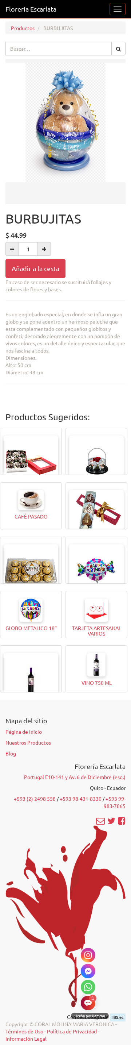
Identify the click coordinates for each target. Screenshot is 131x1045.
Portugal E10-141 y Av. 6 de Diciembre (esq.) (75, 777)
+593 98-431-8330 (81, 798)
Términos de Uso (24, 1031)
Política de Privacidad (72, 1031)
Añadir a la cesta (35, 268)
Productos (23, 28)
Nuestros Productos (28, 742)
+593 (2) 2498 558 (35, 798)
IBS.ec (117, 1017)
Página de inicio (23, 731)
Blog (10, 753)
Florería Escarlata (30, 9)
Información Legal (26, 1038)
